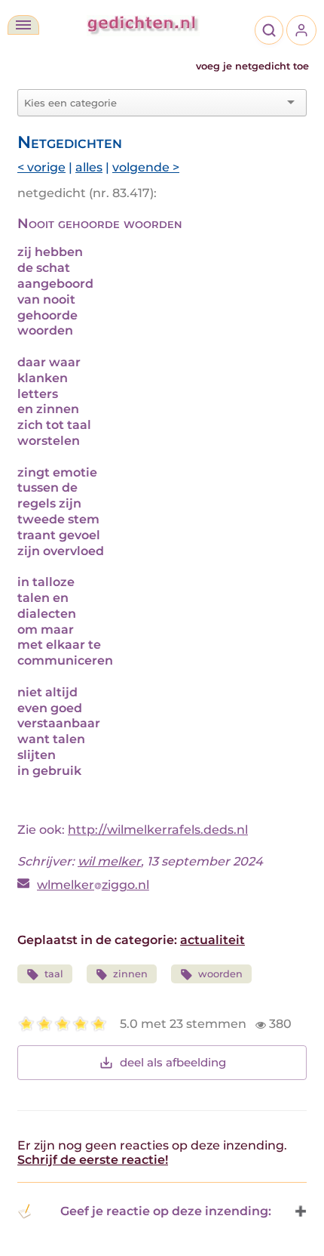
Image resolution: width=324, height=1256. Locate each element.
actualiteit (212, 940)
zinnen (130, 974)
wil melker (109, 861)
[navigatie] (23, 25)
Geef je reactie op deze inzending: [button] (165, 1211)
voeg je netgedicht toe (252, 66)
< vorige (41, 167)
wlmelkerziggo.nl (93, 885)
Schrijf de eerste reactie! (92, 1160)
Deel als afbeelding (173, 1062)
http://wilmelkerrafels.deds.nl (158, 829)
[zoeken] (269, 30)
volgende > (145, 167)
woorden (220, 974)
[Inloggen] (301, 30)
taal (53, 974)
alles (88, 167)
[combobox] (153, 103)
